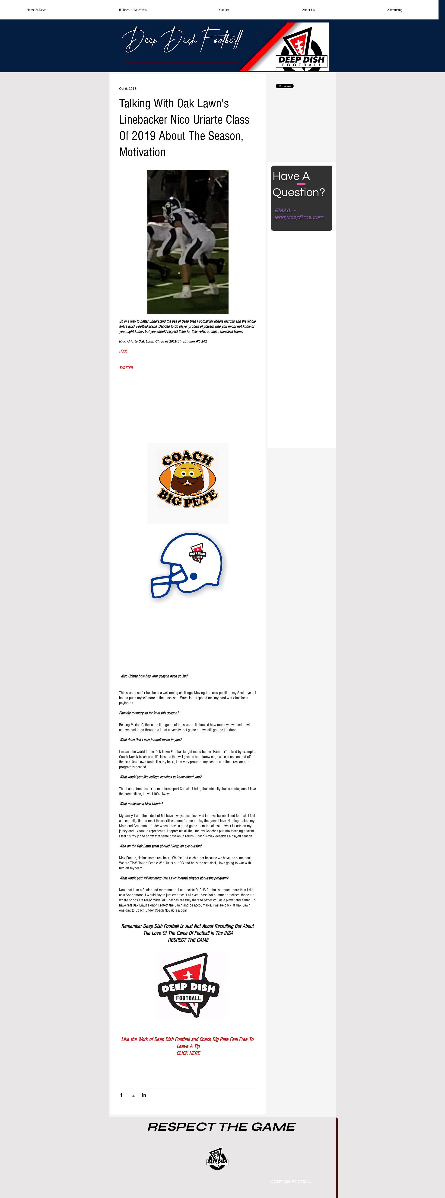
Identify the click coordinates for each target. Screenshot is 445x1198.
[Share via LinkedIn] (144, 1095)
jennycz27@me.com (298, 217)
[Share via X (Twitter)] (132, 1095)
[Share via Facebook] (121, 1095)
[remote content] (188, 405)
